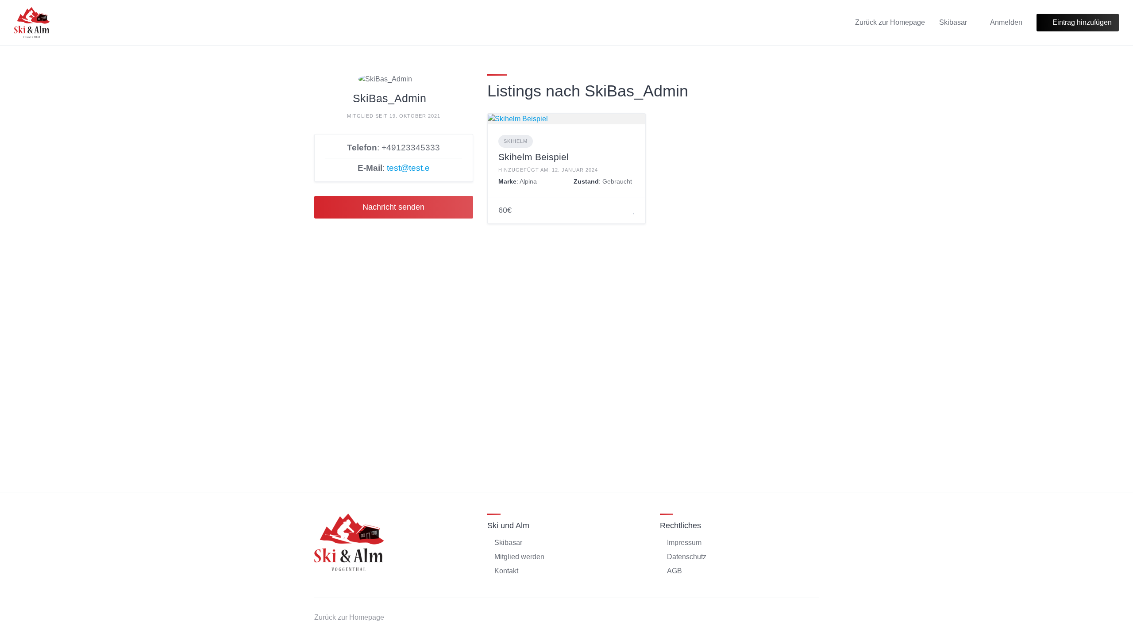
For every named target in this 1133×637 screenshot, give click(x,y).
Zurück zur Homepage (890, 22)
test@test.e (408, 168)
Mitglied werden (519, 556)
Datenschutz (686, 556)
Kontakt (506, 571)
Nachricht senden (393, 207)
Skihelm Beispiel (533, 157)
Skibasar (953, 22)
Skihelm (516, 141)
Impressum (684, 542)
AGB (674, 571)
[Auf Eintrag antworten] (622, 210)
